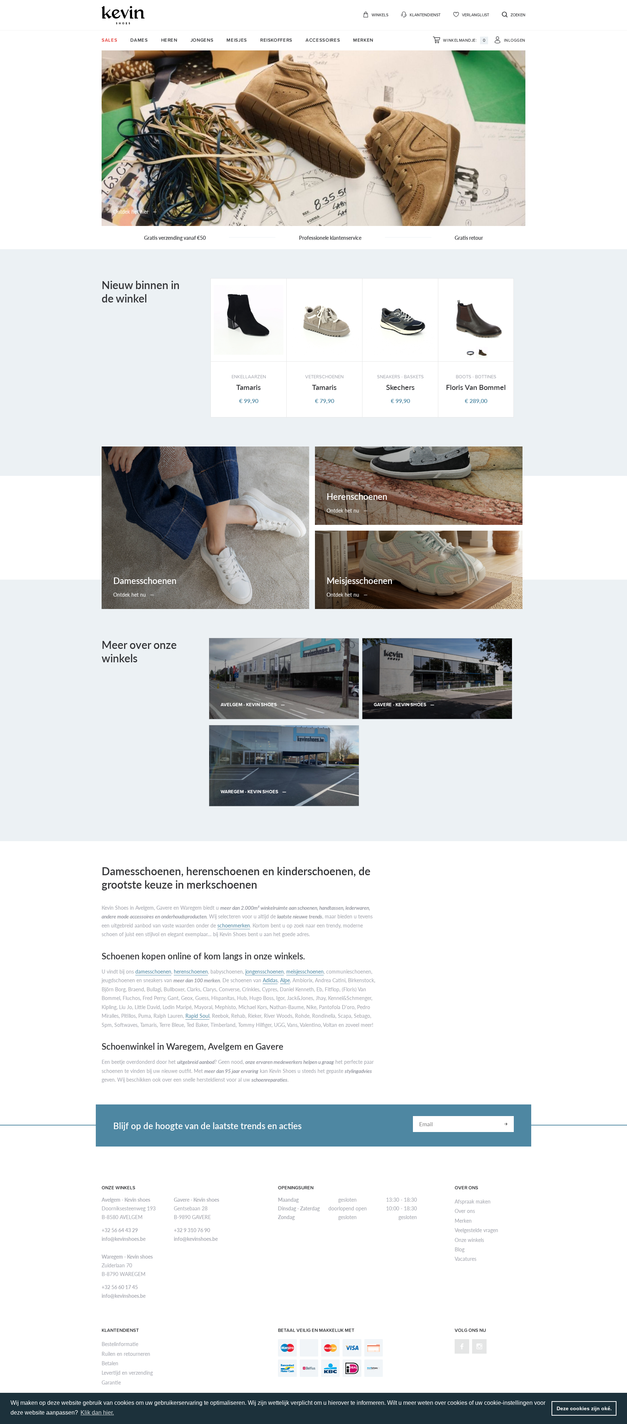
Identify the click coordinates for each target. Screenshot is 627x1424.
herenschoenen (191, 971)
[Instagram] (479, 1346)
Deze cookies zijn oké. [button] (584, 1408)
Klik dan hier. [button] (97, 1412)
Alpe (285, 980)
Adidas (270, 980)
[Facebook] (462, 1346)
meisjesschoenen (305, 971)
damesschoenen (153, 971)
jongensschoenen (264, 971)
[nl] (123, 15)
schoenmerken (233, 925)
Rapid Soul (197, 1015)
